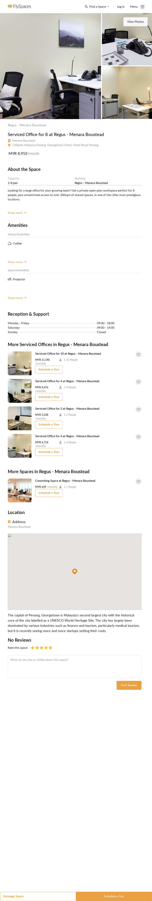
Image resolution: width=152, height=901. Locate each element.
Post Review (129, 685)
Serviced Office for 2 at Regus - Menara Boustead (67, 408)
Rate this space (17, 647)
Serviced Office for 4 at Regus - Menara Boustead (67, 381)
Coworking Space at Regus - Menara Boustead (65, 480)
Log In (121, 6)
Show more (15, 212)
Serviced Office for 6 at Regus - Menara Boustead (67, 436)
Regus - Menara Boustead (27, 125)
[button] (74, 571)
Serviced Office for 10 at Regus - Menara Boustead (68, 353)
